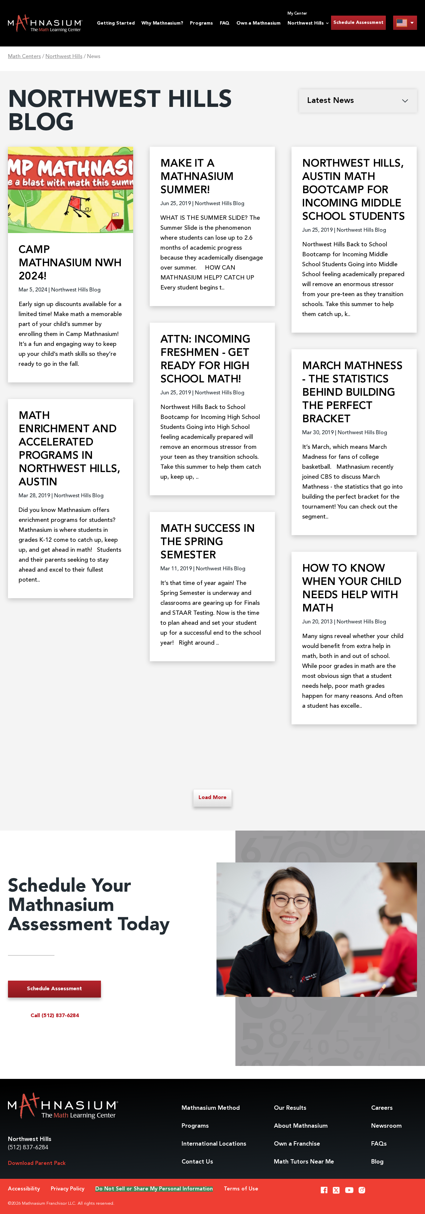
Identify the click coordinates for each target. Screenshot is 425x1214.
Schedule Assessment (358, 22)
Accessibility (24, 1189)
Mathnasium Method (211, 1108)
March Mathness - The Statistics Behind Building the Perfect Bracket (352, 393)
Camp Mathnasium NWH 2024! (70, 263)
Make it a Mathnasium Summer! (197, 177)
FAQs (379, 1144)
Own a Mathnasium (258, 23)
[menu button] (405, 23)
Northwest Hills (63, 56)
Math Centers (24, 56)
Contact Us (197, 1162)
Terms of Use (241, 1189)
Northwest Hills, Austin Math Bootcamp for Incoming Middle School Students (353, 190)
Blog (377, 1162)
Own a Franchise (297, 1144)
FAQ (224, 23)
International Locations (214, 1144)
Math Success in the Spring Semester (207, 542)
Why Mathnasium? (162, 23)
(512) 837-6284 (28, 1148)
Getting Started (115, 23)
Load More (212, 797)
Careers (382, 1108)
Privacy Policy (67, 1189)
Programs (201, 23)
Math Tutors (304, 1162)
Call (55, 1015)
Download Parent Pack (37, 1163)
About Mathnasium (301, 1126)
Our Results (290, 1108)
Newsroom (386, 1126)
